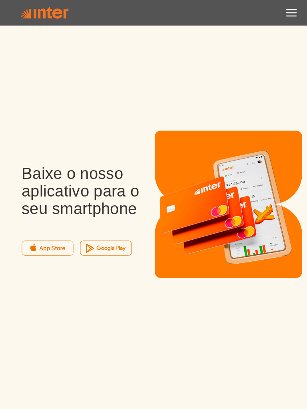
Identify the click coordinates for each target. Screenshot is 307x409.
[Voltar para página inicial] (44, 12)
